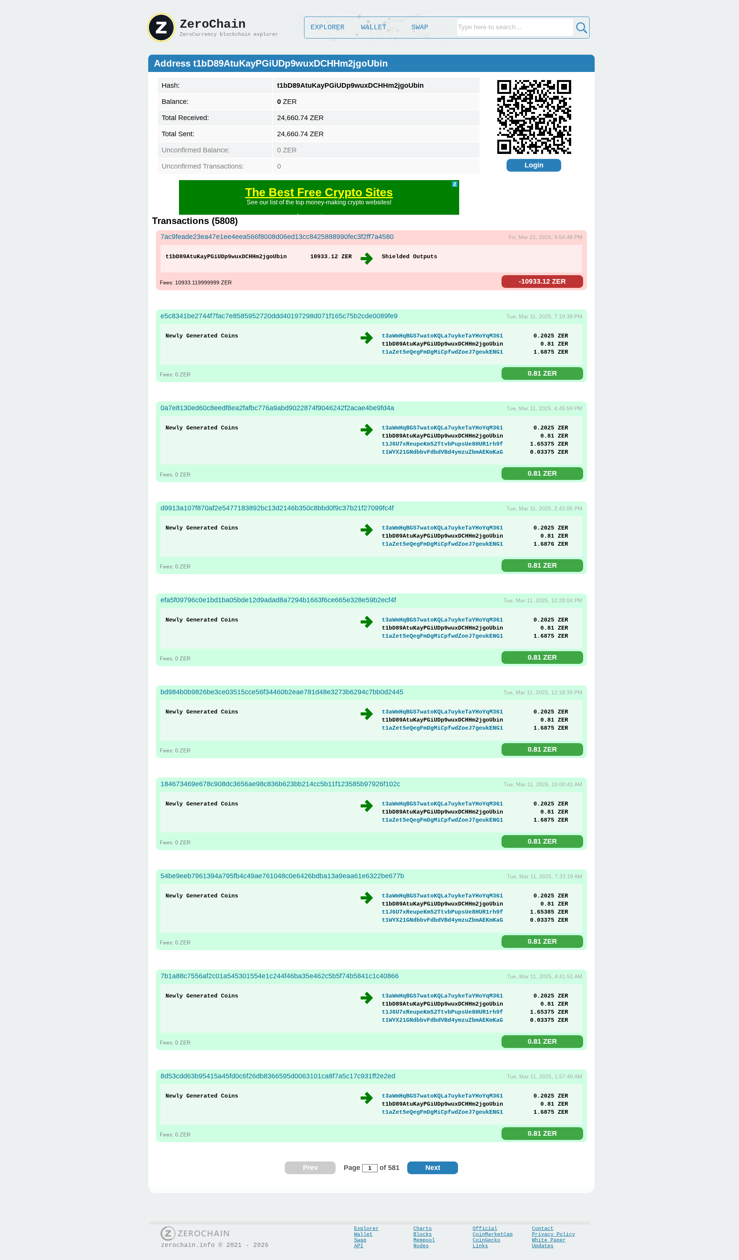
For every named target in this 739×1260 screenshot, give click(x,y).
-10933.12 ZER (542, 281)
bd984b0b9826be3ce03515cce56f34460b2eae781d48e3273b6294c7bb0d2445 (282, 692)
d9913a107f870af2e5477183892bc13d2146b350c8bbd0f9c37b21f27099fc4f (277, 508)
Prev (310, 1167)
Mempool (424, 1240)
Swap (360, 1240)
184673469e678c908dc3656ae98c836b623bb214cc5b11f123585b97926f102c (280, 784)
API (358, 1246)
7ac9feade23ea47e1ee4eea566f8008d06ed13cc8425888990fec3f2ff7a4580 (277, 237)
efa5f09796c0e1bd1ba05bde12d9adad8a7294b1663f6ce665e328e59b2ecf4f (278, 600)
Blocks (422, 1234)
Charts (422, 1229)
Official (485, 1229)
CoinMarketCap (493, 1234)
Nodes (421, 1246)
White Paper (549, 1240)
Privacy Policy (553, 1234)
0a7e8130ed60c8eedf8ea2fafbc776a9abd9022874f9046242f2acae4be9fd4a (277, 408)
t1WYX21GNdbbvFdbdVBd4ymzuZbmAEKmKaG (442, 452)
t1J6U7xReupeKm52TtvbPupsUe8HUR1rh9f (442, 444)
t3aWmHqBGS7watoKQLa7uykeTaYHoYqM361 (442, 336)
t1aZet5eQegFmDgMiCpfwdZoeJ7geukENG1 (442, 352)
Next (432, 1167)
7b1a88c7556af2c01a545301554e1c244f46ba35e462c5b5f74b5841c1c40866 (280, 976)
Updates (542, 1246)
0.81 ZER (542, 373)
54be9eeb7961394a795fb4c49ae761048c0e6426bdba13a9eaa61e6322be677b (282, 876)
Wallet (363, 1234)
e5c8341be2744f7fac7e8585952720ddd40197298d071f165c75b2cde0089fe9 (279, 316)
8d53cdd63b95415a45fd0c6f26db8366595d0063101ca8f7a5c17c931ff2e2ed (278, 1076)
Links (480, 1246)
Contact (542, 1229)
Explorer (366, 1229)
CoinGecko (486, 1240)
